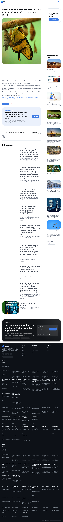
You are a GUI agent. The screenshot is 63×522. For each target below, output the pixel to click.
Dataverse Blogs (34, 428)
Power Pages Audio (25, 516)
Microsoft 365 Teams (46, 486)
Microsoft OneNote (6, 416)
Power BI (4, 435)
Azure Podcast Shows (5, 366)
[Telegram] (36, 133)
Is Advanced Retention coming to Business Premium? (53, 139)
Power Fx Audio (14, 516)
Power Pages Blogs (25, 436)
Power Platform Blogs (5, 428)
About (48, 347)
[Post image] (10, 155)
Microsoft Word (35, 416)
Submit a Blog (34, 347)
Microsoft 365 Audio (5, 490)
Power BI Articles (5, 513)
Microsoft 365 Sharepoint (35, 406)
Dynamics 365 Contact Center (36, 369)
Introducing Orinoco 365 (52, 173)
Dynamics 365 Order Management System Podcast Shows (45, 389)
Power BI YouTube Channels (6, 438)
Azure (3, 362)
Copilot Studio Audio (25, 510)
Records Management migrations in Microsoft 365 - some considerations (53, 232)
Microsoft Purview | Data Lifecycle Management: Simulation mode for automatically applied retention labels (28, 210)
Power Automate (55, 426)
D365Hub (5, 1)
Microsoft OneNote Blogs (6, 418)
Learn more (6, 103)
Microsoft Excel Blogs (55, 407)
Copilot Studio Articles (25, 507)
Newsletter (34, 352)
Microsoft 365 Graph (26, 486)
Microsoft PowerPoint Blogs (26, 419)
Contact (21, 1)
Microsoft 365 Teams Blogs (46, 407)
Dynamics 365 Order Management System (46, 380)
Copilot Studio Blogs (25, 428)
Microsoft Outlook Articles (16, 498)
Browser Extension (35, 350)
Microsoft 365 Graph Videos (26, 489)
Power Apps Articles (45, 507)
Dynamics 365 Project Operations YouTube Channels (55, 385)
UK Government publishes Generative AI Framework (52, 213)
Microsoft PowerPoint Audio (26, 503)
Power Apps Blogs (44, 428)
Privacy (48, 350)
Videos (23, 352)
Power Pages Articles (25, 513)
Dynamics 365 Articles (5, 454)
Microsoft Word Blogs (35, 418)
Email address (40, 326)
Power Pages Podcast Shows (26, 440)
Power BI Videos (4, 515)
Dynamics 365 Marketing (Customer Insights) (36, 380)
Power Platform (5, 426)
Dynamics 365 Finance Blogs (16, 381)
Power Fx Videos (14, 515)
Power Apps (44, 426)
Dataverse (34, 426)
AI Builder (14, 426)
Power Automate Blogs (55, 428)
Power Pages (24, 435)
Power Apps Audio (44, 510)
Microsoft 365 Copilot (15, 406)
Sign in (53, 1)
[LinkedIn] (33, 133)
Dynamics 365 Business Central (15, 369)
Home (23, 347)
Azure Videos (4, 449)
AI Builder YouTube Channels (16, 429)
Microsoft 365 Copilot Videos (16, 491)
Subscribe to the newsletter (8, 356)
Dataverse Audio (34, 510)
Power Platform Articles (6, 507)
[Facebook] (35, 133)
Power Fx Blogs (14, 436)
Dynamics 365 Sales (6, 393)
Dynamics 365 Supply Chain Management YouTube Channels (16, 399)
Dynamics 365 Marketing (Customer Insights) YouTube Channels (36, 386)
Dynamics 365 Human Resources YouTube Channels (25, 385)
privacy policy (51, 334)
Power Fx (14, 435)
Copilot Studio (25, 426)
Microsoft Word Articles (35, 498)
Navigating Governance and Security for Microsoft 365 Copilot (53, 85)
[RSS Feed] (11, 354)
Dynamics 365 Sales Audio (6, 479)
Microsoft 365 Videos (5, 489)
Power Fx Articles (15, 513)
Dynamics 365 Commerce (24, 369)
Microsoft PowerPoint (24, 417)
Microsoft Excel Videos (55, 489)
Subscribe (53, 329)
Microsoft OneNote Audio (6, 501)
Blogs (16, 1)
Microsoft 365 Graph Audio (26, 490)
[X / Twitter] (3, 354)
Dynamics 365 (47, 520)
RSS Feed (23, 355)
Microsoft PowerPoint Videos (26, 502)
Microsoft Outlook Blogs (16, 418)
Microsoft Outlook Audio (16, 501)
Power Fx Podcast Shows (16, 439)
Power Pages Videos (25, 515)
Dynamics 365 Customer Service (45, 369)
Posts (12, 1)
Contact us (36, 116)
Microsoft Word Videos (35, 500)
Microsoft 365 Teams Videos (46, 489)
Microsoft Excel (55, 486)
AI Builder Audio (14, 510)
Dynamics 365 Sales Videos (6, 478)
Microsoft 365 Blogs (5, 407)
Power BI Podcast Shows (6, 439)
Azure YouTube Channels (6, 365)
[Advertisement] (21, 72)
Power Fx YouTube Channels (16, 438)
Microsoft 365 (52, 243)
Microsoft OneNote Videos (6, 500)
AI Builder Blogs (14, 428)
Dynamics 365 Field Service (6, 380)
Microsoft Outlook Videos (16, 500)
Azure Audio (4, 450)
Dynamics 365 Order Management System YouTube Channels (45, 385)
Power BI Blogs (4, 436)
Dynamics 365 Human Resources (26, 380)
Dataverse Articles (35, 507)
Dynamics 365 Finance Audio (16, 470)
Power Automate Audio (55, 510)
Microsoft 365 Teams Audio (46, 490)
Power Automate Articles (55, 507)
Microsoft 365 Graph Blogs (26, 407)
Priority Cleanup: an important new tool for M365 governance (53, 103)
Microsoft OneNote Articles (6, 498)
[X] (38, 133)
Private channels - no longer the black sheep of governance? (53, 121)
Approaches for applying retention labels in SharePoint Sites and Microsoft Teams (53, 157)
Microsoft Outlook (16, 416)
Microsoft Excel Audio (55, 490)
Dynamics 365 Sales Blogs (6, 395)
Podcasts (23, 353)
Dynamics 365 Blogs (5, 370)
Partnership (27, 1)
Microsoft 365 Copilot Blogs (16, 408)
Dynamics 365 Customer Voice (55, 369)
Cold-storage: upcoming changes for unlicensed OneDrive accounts (53, 191)
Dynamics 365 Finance (16, 379)
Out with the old (50, 69)
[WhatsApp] (40, 133)
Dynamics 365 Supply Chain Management (16, 394)
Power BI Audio (4, 516)
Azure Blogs (4, 363)
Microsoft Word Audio (35, 501)
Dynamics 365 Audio (5, 457)
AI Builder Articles (15, 507)
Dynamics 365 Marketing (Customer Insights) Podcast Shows (36, 390)
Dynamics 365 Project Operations (56, 380)
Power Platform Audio (5, 510)
